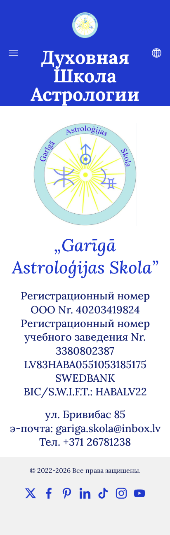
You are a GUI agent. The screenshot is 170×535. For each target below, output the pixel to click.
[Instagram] (121, 493)
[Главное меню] (13, 53)
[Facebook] (48, 493)
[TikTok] (103, 493)
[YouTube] (139, 493)
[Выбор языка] (156, 53)
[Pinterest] (67, 493)
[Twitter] (30, 493)
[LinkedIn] (85, 493)
